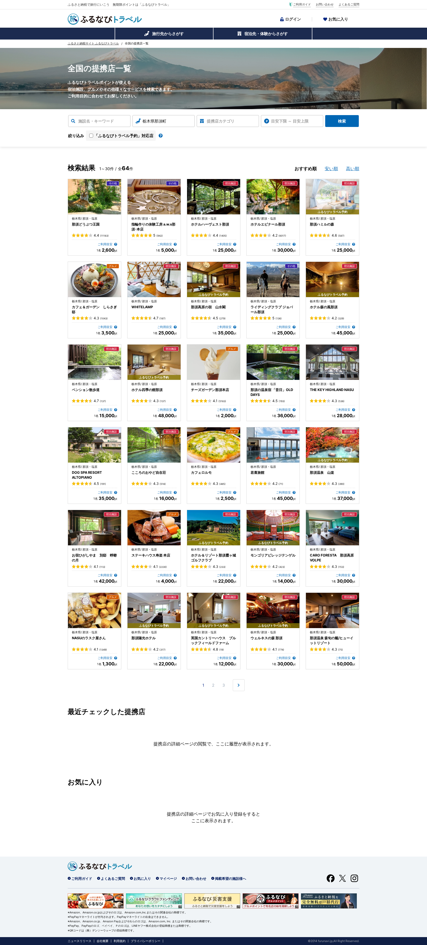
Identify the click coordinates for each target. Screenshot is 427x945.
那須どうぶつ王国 (86, 224)
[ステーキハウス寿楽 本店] (154, 527)
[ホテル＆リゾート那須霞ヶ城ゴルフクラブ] (213, 527)
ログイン (293, 19)
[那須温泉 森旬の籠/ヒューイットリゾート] (332, 610)
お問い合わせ (325, 4)
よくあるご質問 (349, 4)
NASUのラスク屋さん (89, 638)
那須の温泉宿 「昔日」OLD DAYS (272, 392)
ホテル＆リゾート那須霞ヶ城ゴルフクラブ (213, 557)
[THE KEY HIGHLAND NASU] (332, 362)
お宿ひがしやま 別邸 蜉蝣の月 (94, 557)
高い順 (352, 168)
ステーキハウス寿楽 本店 (150, 555)
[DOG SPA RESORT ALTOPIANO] (94, 445)
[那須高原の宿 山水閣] (213, 279)
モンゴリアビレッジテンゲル (273, 555)
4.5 (219, 318)
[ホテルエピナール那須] (273, 196)
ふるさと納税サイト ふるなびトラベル (93, 43)
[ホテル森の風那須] (332, 279)
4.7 (159, 318)
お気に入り (338, 19)
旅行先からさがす (168, 33)
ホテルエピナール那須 (268, 224)
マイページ (168, 878)
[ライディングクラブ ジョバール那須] (273, 279)
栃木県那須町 (154, 121)
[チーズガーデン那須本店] (213, 362)
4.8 (218, 649)
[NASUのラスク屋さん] (94, 610)
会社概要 (102, 941)
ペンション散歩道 (86, 390)
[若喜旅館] (273, 445)
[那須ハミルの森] (332, 196)
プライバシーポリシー (145, 941)
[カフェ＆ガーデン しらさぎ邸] (94, 279)
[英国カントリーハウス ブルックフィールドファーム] (213, 610)
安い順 (331, 168)
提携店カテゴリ (221, 121)
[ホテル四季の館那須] (154, 362)
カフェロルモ (201, 472)
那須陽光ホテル (143, 638)
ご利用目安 (105, 244)
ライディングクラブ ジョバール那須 (272, 309)
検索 (342, 121)
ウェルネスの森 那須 (266, 638)
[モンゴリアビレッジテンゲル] (273, 527)
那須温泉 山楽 (322, 472)
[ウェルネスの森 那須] (273, 610)
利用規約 (120, 941)
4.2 (279, 235)
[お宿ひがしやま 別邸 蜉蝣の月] (94, 527)
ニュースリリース (79, 941)
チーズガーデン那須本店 (210, 390)
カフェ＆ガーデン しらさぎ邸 (94, 309)
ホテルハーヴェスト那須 (210, 224)
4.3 (101, 318)
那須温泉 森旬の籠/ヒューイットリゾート (331, 640)
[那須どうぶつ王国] (94, 196)
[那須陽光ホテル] (154, 610)
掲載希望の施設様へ (230, 878)
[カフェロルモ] (213, 445)
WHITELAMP (142, 307)
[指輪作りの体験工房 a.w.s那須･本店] (154, 196)
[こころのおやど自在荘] (154, 445)
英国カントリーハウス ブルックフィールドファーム (213, 640)
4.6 (338, 235)
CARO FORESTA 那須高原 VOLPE (332, 557)
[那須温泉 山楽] (332, 445)
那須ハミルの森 (322, 224)
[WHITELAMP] (154, 279)
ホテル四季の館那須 (147, 390)
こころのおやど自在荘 (148, 472)
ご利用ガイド (302, 4)
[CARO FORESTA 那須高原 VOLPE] (332, 527)
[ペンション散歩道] (94, 362)
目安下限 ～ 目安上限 (290, 121)
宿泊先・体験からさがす (266, 33)
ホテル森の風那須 (324, 307)
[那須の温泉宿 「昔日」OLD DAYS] (273, 362)
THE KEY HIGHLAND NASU (332, 390)
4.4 (101, 235)
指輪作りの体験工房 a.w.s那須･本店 (153, 226)
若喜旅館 (257, 472)
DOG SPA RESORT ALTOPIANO (87, 474)
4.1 (219, 401)
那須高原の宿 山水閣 (208, 307)
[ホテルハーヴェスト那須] (213, 196)
